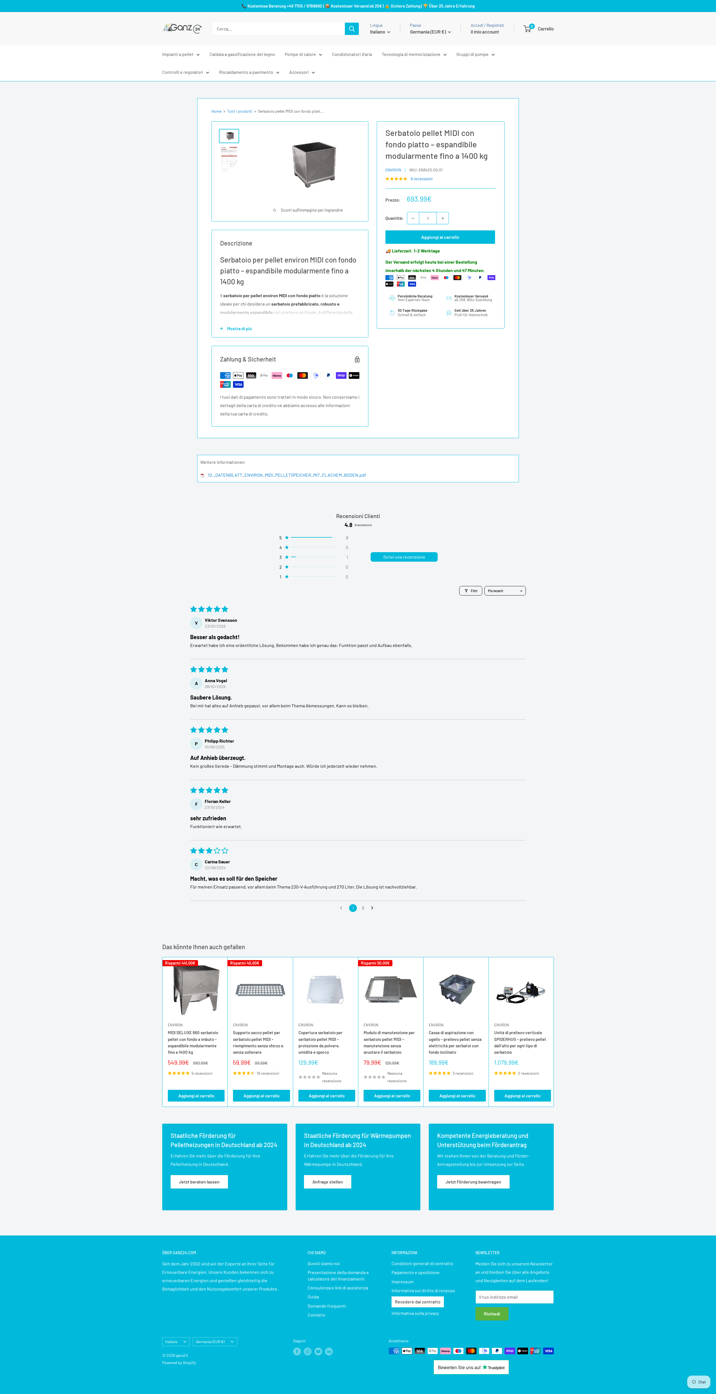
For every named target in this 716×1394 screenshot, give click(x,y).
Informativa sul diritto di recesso (423, 1290)
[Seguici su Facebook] (297, 1351)
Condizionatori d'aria (352, 54)
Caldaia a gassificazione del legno (242, 54)
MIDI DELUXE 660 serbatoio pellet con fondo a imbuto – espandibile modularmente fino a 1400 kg (193, 1042)
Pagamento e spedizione (416, 1272)
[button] (313, 537)
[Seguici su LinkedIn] (329, 1351)
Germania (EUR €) (210, 1341)
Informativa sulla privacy (415, 1313)
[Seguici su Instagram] (308, 1351)
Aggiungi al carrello (440, 237)
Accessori (299, 72)
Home (216, 111)
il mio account (485, 31)
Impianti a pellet (178, 54)
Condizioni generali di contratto (422, 1263)
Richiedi (492, 1313)
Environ (393, 169)
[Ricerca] (352, 29)
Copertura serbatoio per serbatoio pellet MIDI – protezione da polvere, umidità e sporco (320, 1042)
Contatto (316, 1314)
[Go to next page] (373, 908)
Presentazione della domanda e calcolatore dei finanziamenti (338, 1275)
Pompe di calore (300, 54)
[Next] (554, 1032)
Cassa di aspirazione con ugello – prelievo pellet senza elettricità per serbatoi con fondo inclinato (455, 1042)
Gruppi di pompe (472, 54)
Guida (313, 1296)
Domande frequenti (327, 1305)
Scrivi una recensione (404, 556)
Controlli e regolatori (182, 72)
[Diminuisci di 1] (413, 218)
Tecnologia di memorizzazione (411, 54)
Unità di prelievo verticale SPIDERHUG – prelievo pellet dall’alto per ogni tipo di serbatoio (520, 1042)
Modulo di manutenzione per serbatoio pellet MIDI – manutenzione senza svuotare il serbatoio (389, 1042)
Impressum (403, 1281)
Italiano (171, 1341)
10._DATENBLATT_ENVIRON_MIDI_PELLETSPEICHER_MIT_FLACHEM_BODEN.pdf (287, 475)
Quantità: (394, 218)
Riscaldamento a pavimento (246, 72)
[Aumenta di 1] (443, 218)
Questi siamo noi (324, 1263)
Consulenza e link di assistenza (338, 1287)
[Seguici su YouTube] (318, 1351)
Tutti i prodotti (239, 111)
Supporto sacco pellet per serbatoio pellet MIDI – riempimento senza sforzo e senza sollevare (258, 1042)
